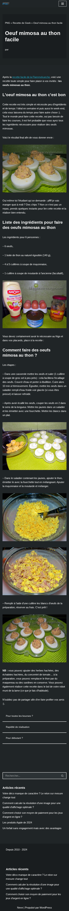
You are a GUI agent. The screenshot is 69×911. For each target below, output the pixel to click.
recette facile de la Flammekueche (31, 77)
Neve (20, 907)
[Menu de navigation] (62, 4)
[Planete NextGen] (7, 3)
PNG (7, 23)
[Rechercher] (62, 775)
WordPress (46, 907)
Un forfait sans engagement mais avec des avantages (32, 828)
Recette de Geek (22, 23)
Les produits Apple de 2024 (17, 822)
